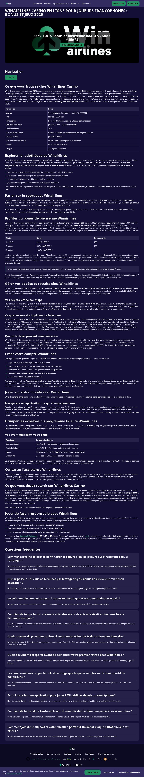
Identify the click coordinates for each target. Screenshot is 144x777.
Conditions (89, 754)
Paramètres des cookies (129, 772)
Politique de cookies (14, 773)
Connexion (37, 3)
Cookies (77, 754)
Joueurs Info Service (28, 536)
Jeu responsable (53, 754)
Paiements (86, 3)
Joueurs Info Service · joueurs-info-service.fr (45, 759)
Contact (67, 754)
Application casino (61, 3)
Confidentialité (36, 754)
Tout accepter (92, 772)
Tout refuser (109, 772)
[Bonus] (78, 3)
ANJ (87, 536)
